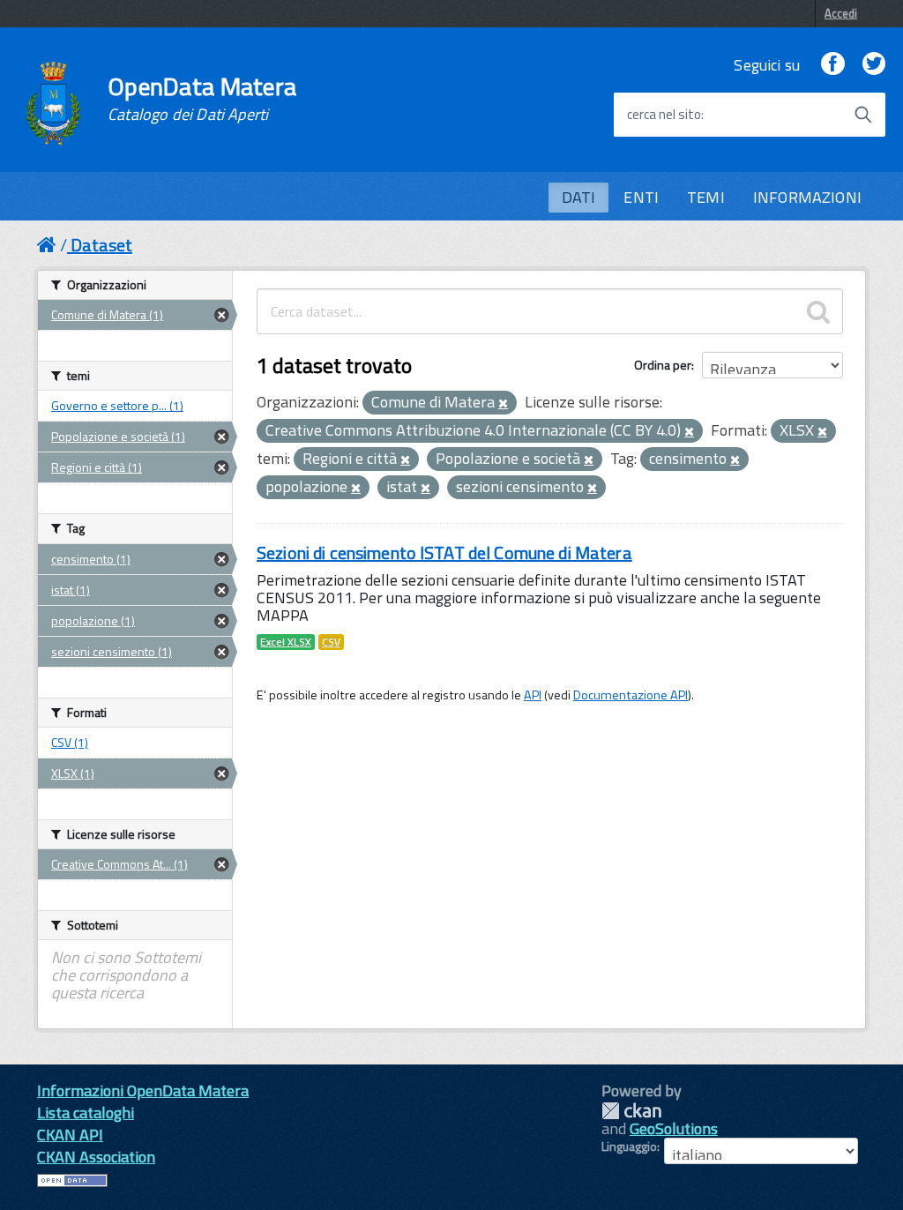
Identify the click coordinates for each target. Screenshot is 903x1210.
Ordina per (662, 364)
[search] (818, 311)
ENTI (641, 197)
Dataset (101, 244)
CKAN (631, 1111)
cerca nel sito (664, 114)
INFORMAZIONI (807, 197)
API (532, 695)
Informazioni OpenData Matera (143, 1090)
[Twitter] (873, 65)
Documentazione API (630, 695)
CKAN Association (96, 1157)
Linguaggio (629, 1146)
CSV (331, 642)
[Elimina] (503, 404)
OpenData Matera (202, 98)
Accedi (841, 13)
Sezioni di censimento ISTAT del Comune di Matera (444, 552)
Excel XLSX (285, 642)
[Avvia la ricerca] (863, 115)
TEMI (706, 197)
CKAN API (70, 1135)
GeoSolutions (674, 1128)
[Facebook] (832, 65)
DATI (579, 197)
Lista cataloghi (85, 1112)
